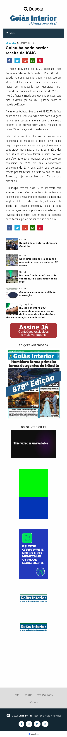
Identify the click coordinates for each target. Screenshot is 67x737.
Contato (33, 701)
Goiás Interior (25, 715)
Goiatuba (11, 43)
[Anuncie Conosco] (33, 597)
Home (16, 695)
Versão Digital (45, 695)
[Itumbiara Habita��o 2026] (33, 494)
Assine (28, 695)
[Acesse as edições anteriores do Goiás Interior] (33, 383)
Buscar (35, 8)
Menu (12, 33)
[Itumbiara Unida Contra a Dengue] (33, 553)
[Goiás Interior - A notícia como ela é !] (33, 19)
